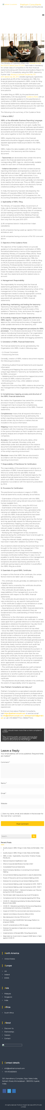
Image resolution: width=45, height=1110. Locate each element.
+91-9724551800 (10, 1072)
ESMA (6, 978)
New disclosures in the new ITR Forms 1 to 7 (16, 917)
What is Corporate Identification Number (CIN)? (18, 864)
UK (5, 971)
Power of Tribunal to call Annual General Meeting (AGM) (21, 878)
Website (4, 803)
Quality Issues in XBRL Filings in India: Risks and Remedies (21, 853)
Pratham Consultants (30, 4)
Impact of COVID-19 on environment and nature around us (21, 911)
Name (4, 783)
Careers (7, 1035)
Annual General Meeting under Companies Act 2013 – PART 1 (22, 887)
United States (9, 959)
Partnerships (9, 1032)
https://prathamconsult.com (14, 713)
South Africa (9, 1013)
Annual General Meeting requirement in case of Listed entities (22, 875)
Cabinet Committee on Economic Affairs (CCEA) (18, 914)
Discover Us (8, 1028)
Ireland (7, 975)
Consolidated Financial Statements (14, 867)
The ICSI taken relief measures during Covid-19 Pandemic (21, 895)
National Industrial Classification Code (15, 861)
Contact (7, 1038)
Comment (5, 762)
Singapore (8, 997)
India (6, 1000)
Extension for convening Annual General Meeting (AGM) (20, 881)
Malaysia (7, 994)
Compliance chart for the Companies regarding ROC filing (21, 898)
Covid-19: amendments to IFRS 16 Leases (15, 925)
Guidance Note (32, 97)
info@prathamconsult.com (13, 716)
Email (3, 793)
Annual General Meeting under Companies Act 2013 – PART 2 (22, 884)
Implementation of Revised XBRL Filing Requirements (20, 933)
